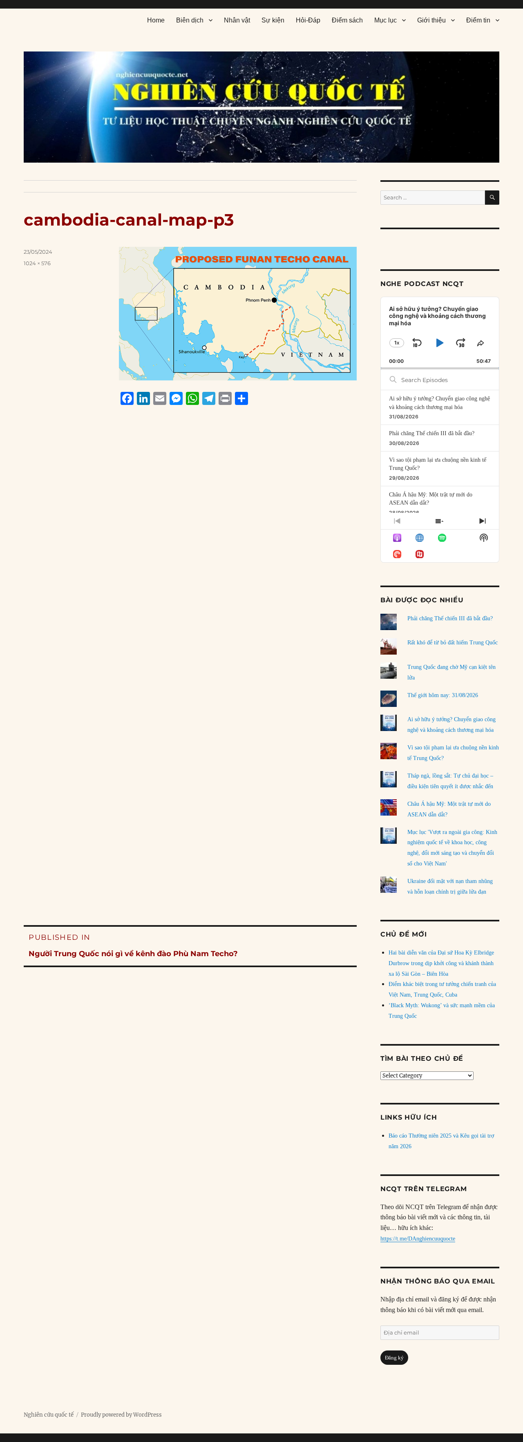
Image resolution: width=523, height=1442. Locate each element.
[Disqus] (190, 567)
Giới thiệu (431, 20)
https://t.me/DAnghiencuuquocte (417, 1239)
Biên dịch (189, 20)
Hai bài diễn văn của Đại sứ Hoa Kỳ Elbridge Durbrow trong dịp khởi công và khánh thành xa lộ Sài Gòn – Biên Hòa (441, 963)
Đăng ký (394, 1358)
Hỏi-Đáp (308, 20)
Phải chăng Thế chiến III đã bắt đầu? (431, 433)
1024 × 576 (37, 263)
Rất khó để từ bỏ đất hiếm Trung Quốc (452, 642)
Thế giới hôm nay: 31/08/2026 (442, 695)
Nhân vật (237, 20)
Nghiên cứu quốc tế (49, 1414)
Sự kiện (273, 20)
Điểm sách (347, 20)
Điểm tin (478, 20)
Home (156, 20)
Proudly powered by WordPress (121, 1414)
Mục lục (385, 20)
